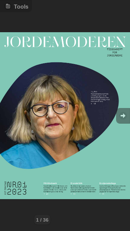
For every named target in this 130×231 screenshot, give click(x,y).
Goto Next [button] (123, 116)
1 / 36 (42, 220)
